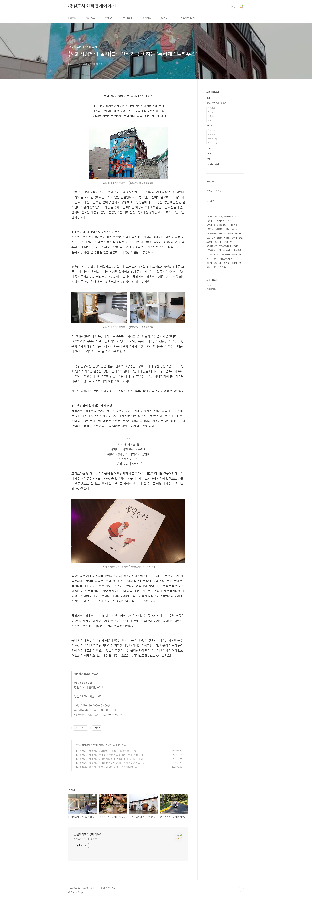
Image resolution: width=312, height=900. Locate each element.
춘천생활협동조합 (231, 216)
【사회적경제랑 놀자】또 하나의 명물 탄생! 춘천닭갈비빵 (104, 766)
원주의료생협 (236, 237)
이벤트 (209, 159)
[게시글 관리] (86, 728)
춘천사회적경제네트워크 (229, 246)
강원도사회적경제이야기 (92, 6)
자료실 (209, 148)
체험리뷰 (146, 17)
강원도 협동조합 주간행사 (216, 267)
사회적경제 (230, 221)
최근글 (209, 191)
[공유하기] (82, 728)
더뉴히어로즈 (211, 246)
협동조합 (218, 216)
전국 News (212, 143)
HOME (72, 17)
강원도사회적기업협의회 (216, 233)
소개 (208, 98)
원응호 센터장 (222, 225)
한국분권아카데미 (213, 250)
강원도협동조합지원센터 (232, 263)
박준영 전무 (227, 242)
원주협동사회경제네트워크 (226, 229)
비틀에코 (210, 229)
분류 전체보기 (212, 92)
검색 (233, 6)
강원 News (212, 139)
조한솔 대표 (227, 250)
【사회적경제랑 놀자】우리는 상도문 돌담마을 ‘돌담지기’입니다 (107, 758)
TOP (241, 889)
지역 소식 (211, 134)
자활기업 (233, 225)
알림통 (209, 125)
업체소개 (127, 17)
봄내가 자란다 (212, 259)
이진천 (227, 237)
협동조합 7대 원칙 (226, 259)
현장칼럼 (109, 17)
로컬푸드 (210, 216)
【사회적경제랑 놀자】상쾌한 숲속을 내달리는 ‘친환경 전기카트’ (108, 762)
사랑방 (209, 153)
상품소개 (211, 116)
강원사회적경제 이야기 (86, 744)
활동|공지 (212, 130)
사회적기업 (219, 221)
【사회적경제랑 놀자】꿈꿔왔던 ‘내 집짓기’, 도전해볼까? (103, 750)
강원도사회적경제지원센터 (85, 839)
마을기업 (210, 221)
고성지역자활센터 (213, 242)
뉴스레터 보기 (187, 17)
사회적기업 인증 (234, 233)
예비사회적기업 (212, 254)
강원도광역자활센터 (214, 237)
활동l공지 (166, 17)
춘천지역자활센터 (213, 263)
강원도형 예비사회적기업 (231, 254)
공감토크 (90, 17)
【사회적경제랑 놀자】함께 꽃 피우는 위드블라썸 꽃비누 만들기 (107, 754)
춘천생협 (237, 250)
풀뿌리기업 (210, 225)
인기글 (218, 191)
